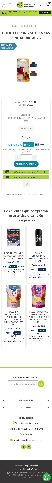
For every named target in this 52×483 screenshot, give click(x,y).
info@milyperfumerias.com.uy (28, 439)
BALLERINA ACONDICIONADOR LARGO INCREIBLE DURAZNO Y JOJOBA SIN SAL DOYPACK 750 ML (13, 318)
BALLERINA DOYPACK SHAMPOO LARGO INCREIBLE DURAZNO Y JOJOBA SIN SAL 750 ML (39, 316)
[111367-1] (13, 296)
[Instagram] (28, 446)
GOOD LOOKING (29, 102)
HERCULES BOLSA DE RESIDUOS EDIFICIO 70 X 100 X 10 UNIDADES (13, 256)
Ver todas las (27, 423)
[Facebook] (23, 446)
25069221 (27, 434)
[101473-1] (38, 296)
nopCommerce (31, 465)
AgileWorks (32, 469)
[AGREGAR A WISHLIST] (26, 183)
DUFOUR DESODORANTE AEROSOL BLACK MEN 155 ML (38, 257)
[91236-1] (38, 238)
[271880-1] (13, 238)
